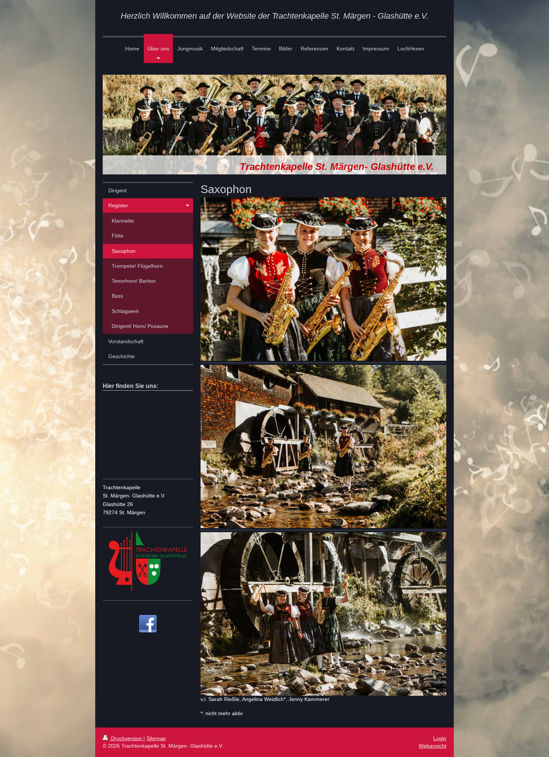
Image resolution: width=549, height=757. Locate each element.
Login (439, 738)
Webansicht (432, 746)
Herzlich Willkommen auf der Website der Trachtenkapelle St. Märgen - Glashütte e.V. (274, 16)
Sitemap (156, 738)
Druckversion (126, 738)
